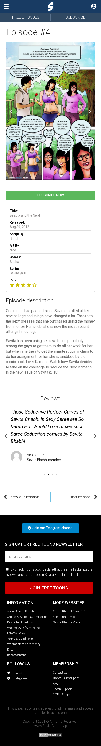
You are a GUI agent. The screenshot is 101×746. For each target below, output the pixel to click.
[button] (6, 6)
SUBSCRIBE (75, 17)
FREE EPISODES (25, 17)
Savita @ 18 (18, 273)
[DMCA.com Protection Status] (50, 736)
